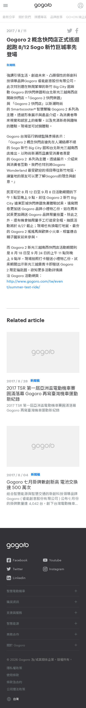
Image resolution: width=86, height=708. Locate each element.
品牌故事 (56, 17)
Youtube (55, 560)
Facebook (20, 560)
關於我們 (25, 17)
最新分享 (9, 17)
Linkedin (19, 578)
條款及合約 (14, 682)
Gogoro (43, 5)
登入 (80, 5)
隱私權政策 (14, 668)
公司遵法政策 (16, 689)
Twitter (18, 569)
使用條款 (13, 675)
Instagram (56, 569)
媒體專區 (40, 17)
